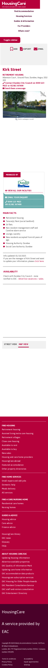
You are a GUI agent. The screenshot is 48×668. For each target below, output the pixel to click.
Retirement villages (11, 437)
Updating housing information (16, 558)
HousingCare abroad (11, 461)
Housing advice (9, 519)
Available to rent (9, 445)
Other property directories (14, 469)
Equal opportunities (31, 662)
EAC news (6, 538)
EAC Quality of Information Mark (17, 566)
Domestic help (8, 485)
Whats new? (24, 31)
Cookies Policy (7, 665)
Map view (23, 344)
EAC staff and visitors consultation (18, 589)
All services (7, 492)
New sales (6, 453)
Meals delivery (8, 489)
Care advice (7, 523)
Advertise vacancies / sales (30, 279)
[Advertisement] (24, 146)
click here (39, 261)
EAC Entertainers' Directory (14, 593)
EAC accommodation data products (18, 573)
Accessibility (28, 659)
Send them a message (15, 88)
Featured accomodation (13, 465)
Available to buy (9, 449)
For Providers (24, 26)
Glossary (6, 542)
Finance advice (9, 527)
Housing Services (24, 16)
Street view (10, 344)
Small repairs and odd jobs (14, 481)
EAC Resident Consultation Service (18, 585)
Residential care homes (13, 503)
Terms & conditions (9, 659)
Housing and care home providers (17, 457)
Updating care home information (17, 569)
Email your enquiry (17, 197)
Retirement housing (11, 429)
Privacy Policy (7, 662)
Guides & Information (24, 21)
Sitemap (27, 665)
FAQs (4, 546)
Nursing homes (9, 507)
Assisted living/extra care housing (17, 433)
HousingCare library (11, 534)
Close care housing (10, 441)
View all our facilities (19, 190)
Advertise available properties (16, 562)
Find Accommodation (24, 11)
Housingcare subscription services (18, 577)
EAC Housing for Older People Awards (19, 581)
